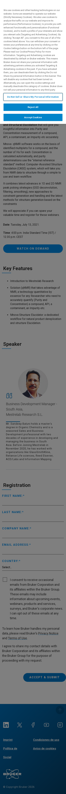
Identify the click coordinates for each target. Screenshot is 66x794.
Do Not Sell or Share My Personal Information (33, 97)
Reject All (33, 107)
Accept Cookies (33, 117)
